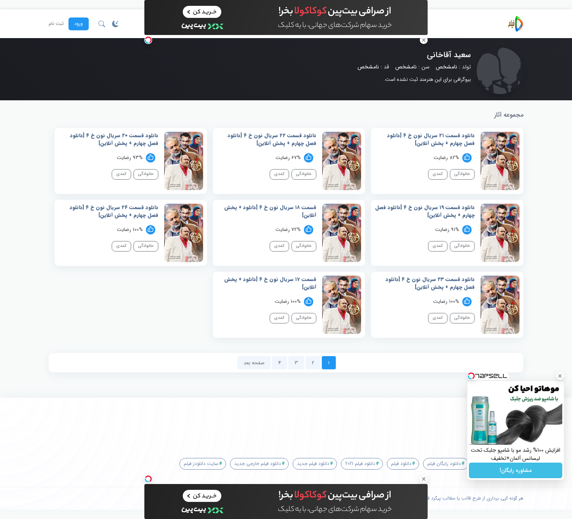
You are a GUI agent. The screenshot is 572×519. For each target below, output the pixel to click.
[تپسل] (148, 40)
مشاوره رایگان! (516, 470)
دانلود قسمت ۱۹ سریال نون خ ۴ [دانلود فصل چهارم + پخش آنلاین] (425, 211)
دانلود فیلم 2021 (360, 463)
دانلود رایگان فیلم (444, 463)
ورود (78, 23)
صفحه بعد (254, 363)
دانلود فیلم (401, 463)
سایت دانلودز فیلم (201, 463)
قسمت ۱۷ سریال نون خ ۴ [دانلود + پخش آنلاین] (270, 283)
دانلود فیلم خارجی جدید (257, 463)
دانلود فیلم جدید (313, 463)
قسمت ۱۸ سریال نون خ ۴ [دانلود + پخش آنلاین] (270, 211)
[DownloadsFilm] (515, 23)
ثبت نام (56, 23)
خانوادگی (462, 174)
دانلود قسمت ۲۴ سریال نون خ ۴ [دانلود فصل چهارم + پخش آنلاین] (114, 211)
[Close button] (560, 376)
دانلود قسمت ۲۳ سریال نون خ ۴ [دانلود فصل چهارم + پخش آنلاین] (430, 283)
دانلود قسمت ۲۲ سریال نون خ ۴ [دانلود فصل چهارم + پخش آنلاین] (272, 139)
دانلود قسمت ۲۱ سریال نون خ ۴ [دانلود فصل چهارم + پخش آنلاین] (431, 139)
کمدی (438, 174)
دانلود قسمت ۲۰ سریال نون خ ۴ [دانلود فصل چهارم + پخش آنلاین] (114, 139)
